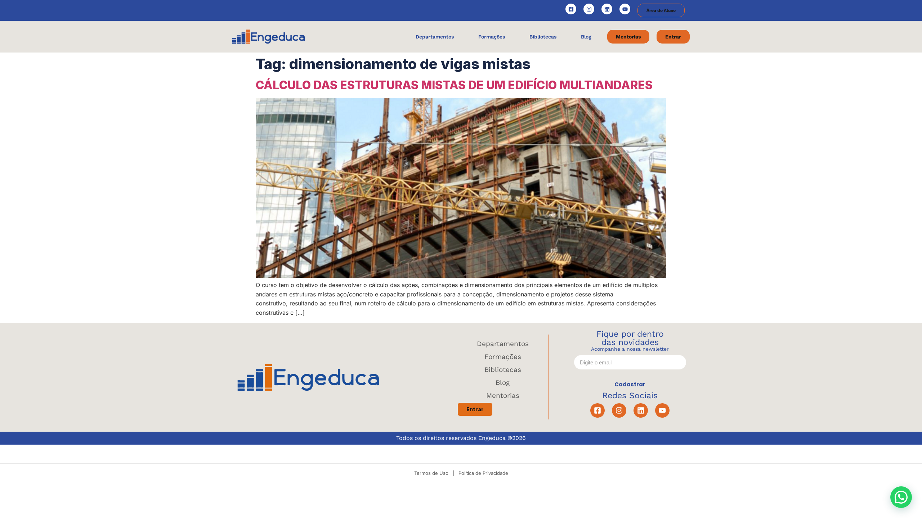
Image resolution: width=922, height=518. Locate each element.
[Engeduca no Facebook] (570, 9)
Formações (502, 357)
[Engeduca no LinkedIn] (606, 9)
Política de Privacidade (483, 473)
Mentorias (502, 395)
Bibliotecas (502, 369)
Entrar (475, 409)
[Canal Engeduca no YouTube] (624, 9)
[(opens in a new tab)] (461, 275)
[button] (901, 497)
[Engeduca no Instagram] (588, 9)
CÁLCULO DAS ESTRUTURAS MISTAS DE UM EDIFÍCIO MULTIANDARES (454, 85)
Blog (503, 382)
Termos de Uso (431, 473)
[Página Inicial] (308, 377)
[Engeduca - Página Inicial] (268, 36)
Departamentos (503, 344)
